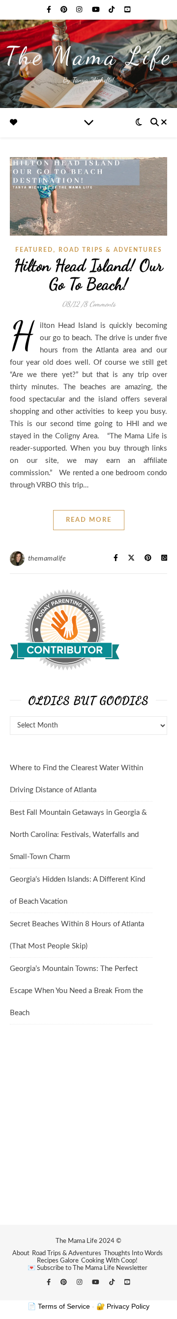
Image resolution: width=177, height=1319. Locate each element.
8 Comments (100, 303)
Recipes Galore (58, 1261)
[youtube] (97, 9)
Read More (89, 520)
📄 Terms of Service (59, 1306)
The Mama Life (89, 56)
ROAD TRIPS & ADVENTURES (110, 250)
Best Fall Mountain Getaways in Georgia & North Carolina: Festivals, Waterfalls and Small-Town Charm (78, 835)
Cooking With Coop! (109, 1261)
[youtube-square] (127, 9)
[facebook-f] (50, 9)
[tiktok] (113, 9)
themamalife (47, 558)
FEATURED (34, 250)
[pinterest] (64, 9)
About (21, 1253)
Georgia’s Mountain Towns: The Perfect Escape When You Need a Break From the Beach (76, 991)
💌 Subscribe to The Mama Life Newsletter (88, 1268)
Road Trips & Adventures (66, 1253)
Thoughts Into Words (133, 1253)
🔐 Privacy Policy (122, 1306)
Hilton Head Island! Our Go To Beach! (88, 275)
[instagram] (80, 9)
